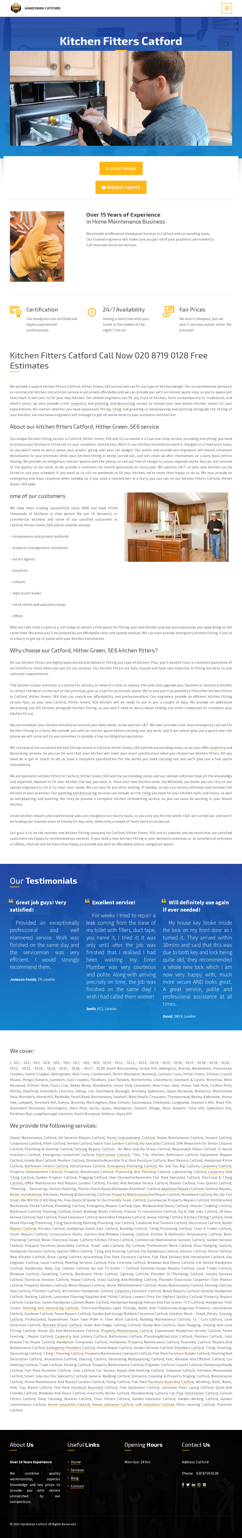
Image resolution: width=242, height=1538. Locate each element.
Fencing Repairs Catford (94, 1149)
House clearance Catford (112, 1404)
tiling (116, 409)
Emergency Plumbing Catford (132, 1166)
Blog (75, 1478)
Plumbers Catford (189, 1347)
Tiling (58, 1222)
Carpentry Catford (216, 1166)
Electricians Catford (113, 1154)
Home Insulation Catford (69, 1404)
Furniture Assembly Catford (171, 1381)
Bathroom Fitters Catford (46, 1166)
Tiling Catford (22, 1177)
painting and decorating (115, 403)
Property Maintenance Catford (126, 1330)
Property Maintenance (130, 1194)
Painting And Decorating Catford (50, 1307)
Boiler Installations (26, 1194)
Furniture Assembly (87, 1387)
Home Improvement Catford (131, 1137)
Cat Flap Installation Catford (193, 1393)
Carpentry (216, 1171)
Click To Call (122, 168)
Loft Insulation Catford (154, 1404)
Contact (77, 1486)
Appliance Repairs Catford (182, 1188)
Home (76, 1461)
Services (77, 1470)
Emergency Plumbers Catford (70, 1347)
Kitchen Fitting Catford (203, 1217)
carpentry (78, 403)
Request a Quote (123, 187)
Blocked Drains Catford (62, 1325)
